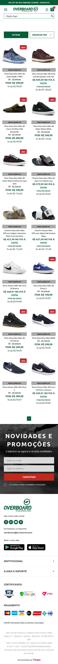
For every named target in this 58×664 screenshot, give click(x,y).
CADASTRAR (29, 476)
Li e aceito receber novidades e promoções (27, 484)
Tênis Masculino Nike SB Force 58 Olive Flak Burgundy (14, 129)
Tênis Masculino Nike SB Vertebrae (14, 339)
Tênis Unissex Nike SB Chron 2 (14, 388)
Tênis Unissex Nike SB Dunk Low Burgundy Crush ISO (43, 75)
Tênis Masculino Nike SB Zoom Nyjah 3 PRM (14, 75)
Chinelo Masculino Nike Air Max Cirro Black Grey (43, 179)
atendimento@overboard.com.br (18, 532)
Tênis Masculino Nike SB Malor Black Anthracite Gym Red (14, 181)
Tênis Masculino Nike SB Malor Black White (43, 127)
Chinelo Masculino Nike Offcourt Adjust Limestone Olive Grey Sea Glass (14, 233)
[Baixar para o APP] (15, 547)
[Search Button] (52, 16)
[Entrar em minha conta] (47, 9)
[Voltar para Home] (25, 8)
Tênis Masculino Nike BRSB (43, 338)
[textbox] (29, 16)
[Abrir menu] (5, 9)
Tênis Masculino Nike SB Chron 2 (43, 287)
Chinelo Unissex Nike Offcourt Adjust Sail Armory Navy (43, 233)
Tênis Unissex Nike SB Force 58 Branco (14, 287)
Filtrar (16, 34)
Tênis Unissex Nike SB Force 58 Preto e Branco (43, 388)
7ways (37, 659)
